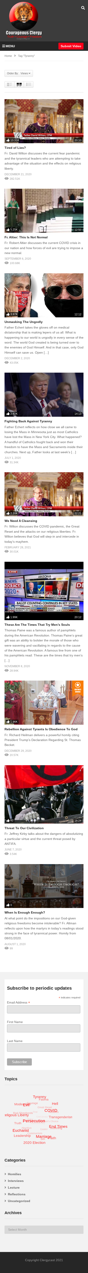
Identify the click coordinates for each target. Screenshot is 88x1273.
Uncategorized (19, 1201)
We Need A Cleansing (21, 521)
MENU (10, 46)
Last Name (15, 1041)
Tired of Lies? (15, 148)
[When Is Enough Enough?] (44, 886)
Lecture (14, 1187)
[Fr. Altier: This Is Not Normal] (44, 211)
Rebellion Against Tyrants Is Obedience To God (41, 729)
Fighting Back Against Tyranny (28, 421)
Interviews (16, 1181)
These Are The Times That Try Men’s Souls (37, 624)
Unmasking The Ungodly (24, 322)
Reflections (16, 1194)
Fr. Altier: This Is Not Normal (26, 237)
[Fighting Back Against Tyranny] (44, 395)
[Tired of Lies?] (44, 121)
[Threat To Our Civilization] (44, 794)
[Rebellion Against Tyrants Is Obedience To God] (44, 703)
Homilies (14, 1174)
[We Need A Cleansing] (44, 494)
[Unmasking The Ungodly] (44, 295)
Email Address (18, 1002)
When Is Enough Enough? (25, 912)
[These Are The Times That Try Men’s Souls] (44, 591)
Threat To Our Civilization (24, 828)
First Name (15, 1022)
